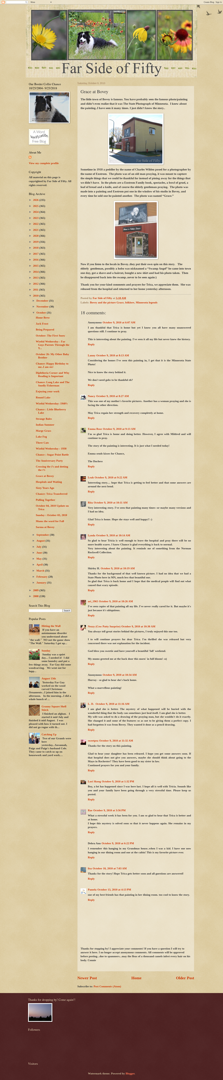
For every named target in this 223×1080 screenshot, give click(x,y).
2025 (36, 206)
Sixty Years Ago (45, 487)
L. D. (91, 703)
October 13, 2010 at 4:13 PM (114, 889)
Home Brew (43, 317)
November (42, 306)
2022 (36, 223)
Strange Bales (44, 418)
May (39, 558)
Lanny (91, 355)
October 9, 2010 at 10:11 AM (111, 502)
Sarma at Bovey (45, 527)
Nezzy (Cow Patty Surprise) (104, 626)
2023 (36, 217)
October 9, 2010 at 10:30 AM (138, 626)
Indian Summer (45, 424)
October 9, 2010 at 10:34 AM (120, 674)
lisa (90, 868)
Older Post (185, 978)
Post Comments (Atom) (107, 986)
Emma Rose (95, 428)
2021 (36, 229)
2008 (36, 596)
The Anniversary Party (49, 460)
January (41, 582)
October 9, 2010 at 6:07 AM (119, 322)
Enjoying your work (47, 391)
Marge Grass (43, 430)
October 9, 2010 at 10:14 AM (113, 535)
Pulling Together (45, 499)
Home (136, 978)
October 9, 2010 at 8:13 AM (112, 355)
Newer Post (87, 978)
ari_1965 (93, 601)
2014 (36, 271)
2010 (36, 295)
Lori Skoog (94, 781)
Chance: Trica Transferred (51, 493)
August (41, 540)
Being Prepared (45, 329)
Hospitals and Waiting (49, 481)
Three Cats (42, 442)
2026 (36, 199)
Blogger (130, 1073)
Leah (91, 477)
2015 (36, 265)
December (42, 300)
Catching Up (49, 734)
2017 (36, 253)
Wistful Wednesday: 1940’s (52, 403)
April (39, 564)
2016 (36, 259)
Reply (91, 344)
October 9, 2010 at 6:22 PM (118, 843)
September (43, 534)
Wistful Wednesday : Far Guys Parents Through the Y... (52, 345)
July (39, 546)
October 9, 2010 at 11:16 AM (112, 703)
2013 (36, 277)
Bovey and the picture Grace (107, 302)
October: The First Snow (50, 335)
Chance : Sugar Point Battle (52, 454)
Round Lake (43, 397)
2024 (36, 211)
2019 (36, 241)
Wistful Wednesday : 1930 (51, 448)
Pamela (92, 889)
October (41, 312)
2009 (36, 590)
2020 (36, 235)
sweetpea (93, 740)
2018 (36, 247)
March (40, 570)
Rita (90, 502)
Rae (90, 810)
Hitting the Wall (51, 625)
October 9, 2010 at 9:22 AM (111, 477)
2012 (36, 283)
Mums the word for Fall (50, 521)
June (39, 552)
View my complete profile (44, 163)
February (42, 576)
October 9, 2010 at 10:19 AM (118, 568)
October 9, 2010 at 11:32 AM (116, 740)
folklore (129, 302)
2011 (36, 289)
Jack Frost (42, 323)
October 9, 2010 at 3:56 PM (109, 810)
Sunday (46, 650)
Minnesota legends (146, 302)
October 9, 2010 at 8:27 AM (112, 396)
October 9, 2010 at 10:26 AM (116, 601)
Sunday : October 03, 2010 (51, 515)
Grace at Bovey (45, 475)
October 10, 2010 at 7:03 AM (110, 868)
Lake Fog (41, 436)
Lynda (91, 535)
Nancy (91, 396)
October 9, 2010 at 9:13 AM (119, 428)
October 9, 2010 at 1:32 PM (118, 781)
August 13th (49, 678)
